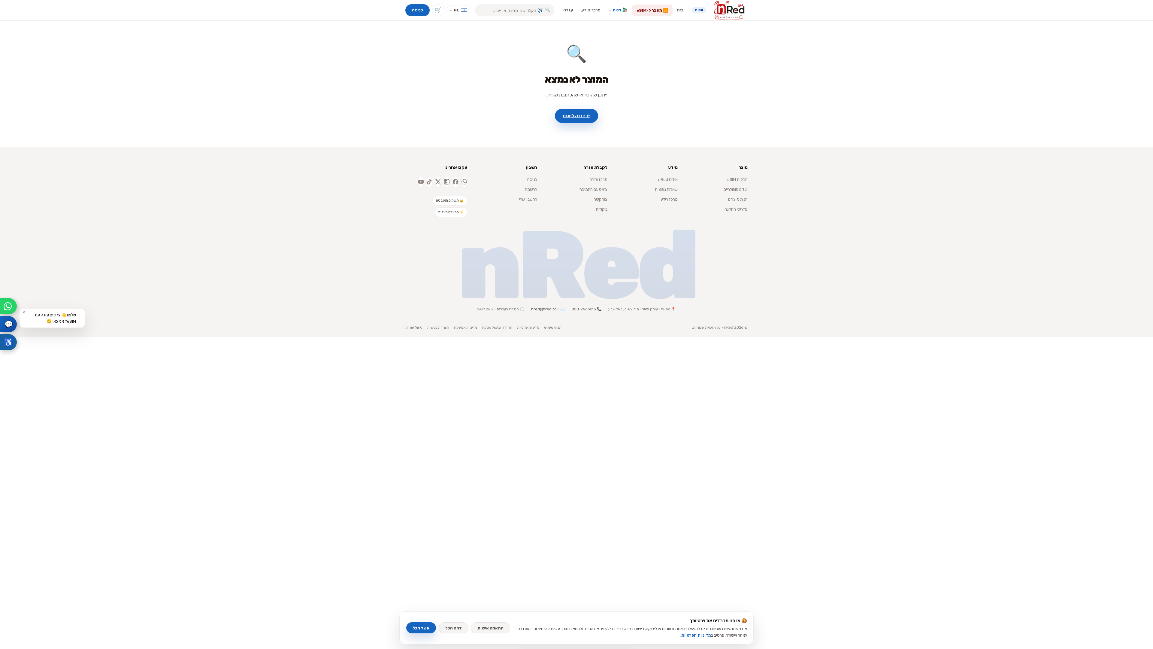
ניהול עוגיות (413, 327)
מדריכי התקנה (736, 209)
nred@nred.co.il (545, 309)
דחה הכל (453, 628)
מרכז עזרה (598, 179)
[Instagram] (447, 181)
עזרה (568, 10)
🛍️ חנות (618, 10)
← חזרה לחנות (576, 115)
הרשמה (531, 189)
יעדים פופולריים (736, 189)
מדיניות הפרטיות (696, 635)
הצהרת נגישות (438, 327)
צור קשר (600, 199)
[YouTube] (421, 181)
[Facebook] (455, 181)
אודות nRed (667, 179)
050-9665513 (584, 309)
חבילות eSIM (737, 179)
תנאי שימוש (552, 327)
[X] (438, 181)
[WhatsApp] (464, 181)
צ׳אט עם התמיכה (593, 189)
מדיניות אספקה (465, 327)
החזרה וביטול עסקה (497, 327)
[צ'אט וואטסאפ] (8, 306)
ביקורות (601, 209)
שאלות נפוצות (666, 189)
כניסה (417, 10)
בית (680, 10)
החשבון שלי (528, 199)
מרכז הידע (591, 10)
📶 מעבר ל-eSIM (652, 10)
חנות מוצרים (738, 199)
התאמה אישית (490, 628)
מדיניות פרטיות (528, 327)
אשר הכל (421, 628)
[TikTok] (429, 181)
